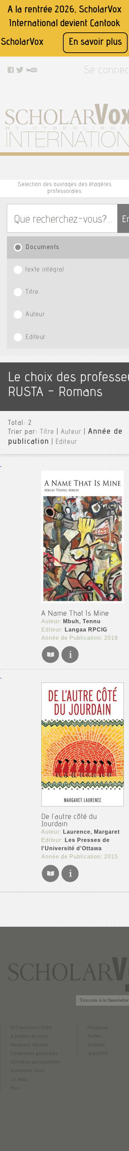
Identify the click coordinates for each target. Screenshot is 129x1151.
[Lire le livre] (50, 662)
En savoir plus (95, 43)
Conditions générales (34, 1053)
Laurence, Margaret (91, 832)
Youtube (96, 1044)
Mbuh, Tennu (82, 621)
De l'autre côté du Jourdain (69, 820)
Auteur (71, 432)
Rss (15, 1088)
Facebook (98, 1027)
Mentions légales (29, 1044)
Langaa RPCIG (86, 630)
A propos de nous (30, 1036)
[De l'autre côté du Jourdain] (82, 744)
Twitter (94, 1036)
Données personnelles (35, 1062)
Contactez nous (28, 1070)
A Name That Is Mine (75, 614)
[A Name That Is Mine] (82, 537)
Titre (47, 432)
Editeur (66, 442)
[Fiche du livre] (70, 662)
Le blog (19, 1079)
